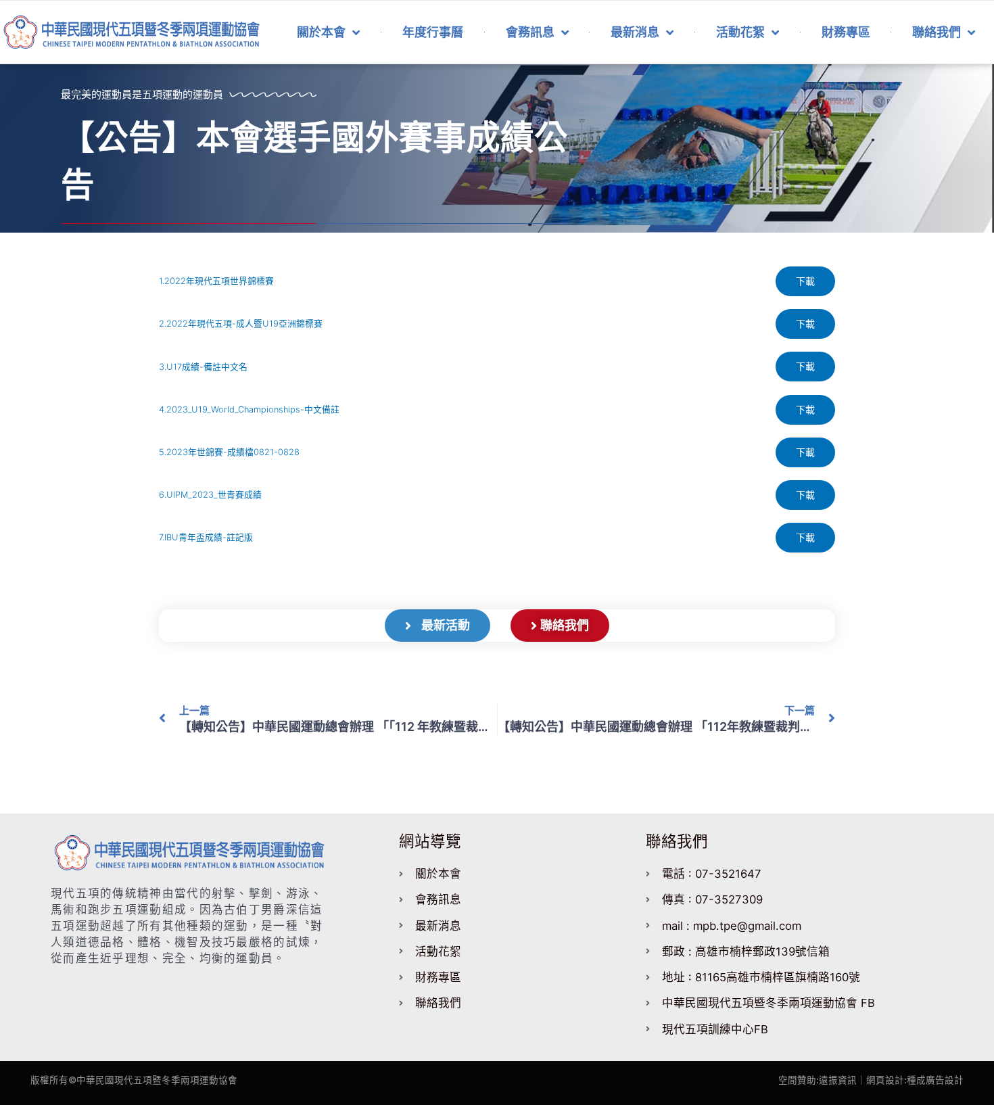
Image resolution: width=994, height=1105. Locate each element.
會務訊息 (530, 32)
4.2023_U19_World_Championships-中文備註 (249, 409)
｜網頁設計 (880, 1080)
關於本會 (321, 32)
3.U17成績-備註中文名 (203, 367)
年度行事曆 (432, 32)
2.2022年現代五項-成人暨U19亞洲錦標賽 (241, 324)
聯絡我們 (936, 32)
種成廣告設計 (935, 1080)
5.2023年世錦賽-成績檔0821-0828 (229, 452)
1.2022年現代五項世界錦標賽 (216, 281)
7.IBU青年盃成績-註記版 (206, 537)
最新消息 (635, 32)
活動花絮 (740, 32)
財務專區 (846, 32)
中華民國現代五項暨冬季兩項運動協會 (156, 1080)
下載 (805, 281)
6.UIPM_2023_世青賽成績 (210, 495)
